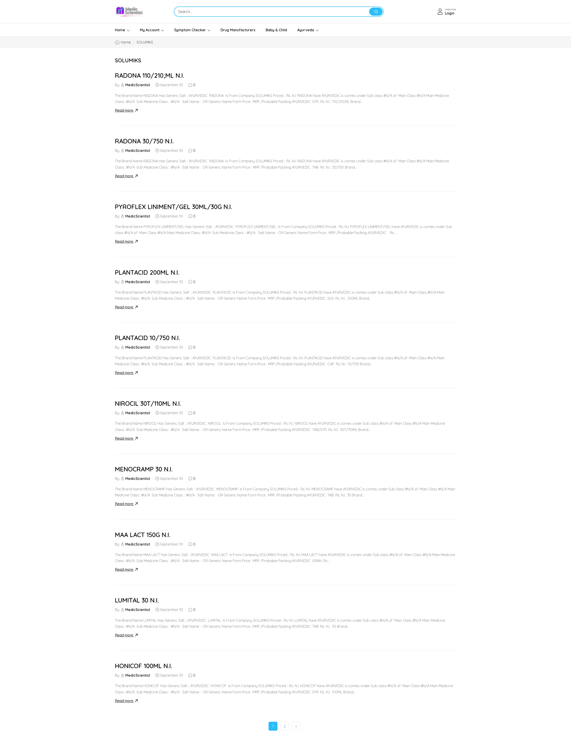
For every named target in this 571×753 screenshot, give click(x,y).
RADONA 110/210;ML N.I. (149, 75)
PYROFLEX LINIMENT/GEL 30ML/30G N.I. (173, 207)
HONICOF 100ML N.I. (143, 666)
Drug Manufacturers (238, 30)
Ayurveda (305, 30)
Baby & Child (276, 30)
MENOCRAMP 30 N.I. (144, 469)
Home (120, 30)
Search (376, 12)
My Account (149, 30)
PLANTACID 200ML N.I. (147, 272)
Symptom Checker (190, 30)
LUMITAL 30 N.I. (137, 600)
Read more (124, 110)
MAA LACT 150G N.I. (142, 535)
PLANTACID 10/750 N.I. (147, 338)
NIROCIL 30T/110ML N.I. (148, 403)
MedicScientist (137, 85)
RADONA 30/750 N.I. (144, 141)
